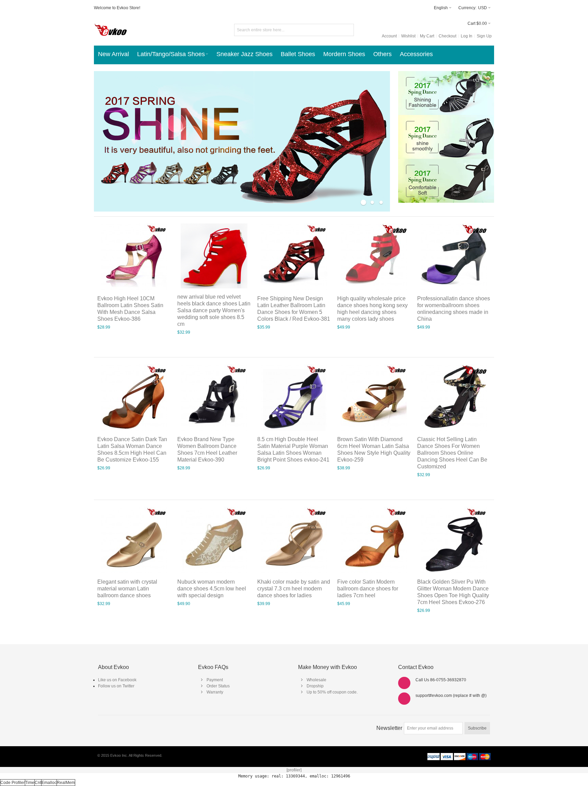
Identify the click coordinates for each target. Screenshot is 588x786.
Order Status (218, 686)
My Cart (427, 36)
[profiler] (294, 770)
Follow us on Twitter (116, 686)
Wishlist (408, 36)
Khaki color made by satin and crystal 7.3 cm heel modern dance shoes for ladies (293, 588)
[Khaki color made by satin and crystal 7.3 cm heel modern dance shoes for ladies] (294, 540)
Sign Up (484, 36)
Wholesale (316, 680)
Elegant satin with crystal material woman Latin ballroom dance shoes (127, 588)
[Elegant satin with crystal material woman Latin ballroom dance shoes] (134, 540)
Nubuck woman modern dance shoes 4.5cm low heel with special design (211, 588)
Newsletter (389, 728)
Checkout (447, 36)
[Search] (348, 30)
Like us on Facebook (117, 680)
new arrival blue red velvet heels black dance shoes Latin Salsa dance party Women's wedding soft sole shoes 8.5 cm (213, 310)
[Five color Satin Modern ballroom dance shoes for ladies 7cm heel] (374, 540)
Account (389, 36)
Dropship (315, 686)
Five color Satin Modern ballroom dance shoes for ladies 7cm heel (367, 588)
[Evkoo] (111, 28)
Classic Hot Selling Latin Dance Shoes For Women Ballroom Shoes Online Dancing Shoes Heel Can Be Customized (452, 452)
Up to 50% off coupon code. (332, 692)
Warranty (215, 692)
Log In (466, 36)
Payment (215, 680)
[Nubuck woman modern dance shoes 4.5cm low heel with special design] (214, 540)
